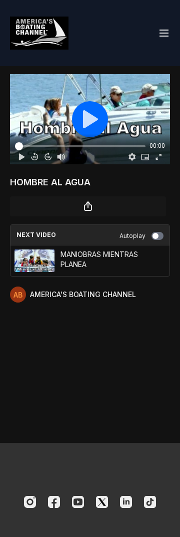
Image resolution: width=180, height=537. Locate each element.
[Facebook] (54, 502)
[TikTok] (150, 502)
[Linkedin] (126, 502)
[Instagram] (30, 502)
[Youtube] (78, 502)
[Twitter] (102, 502)
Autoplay (133, 235)
